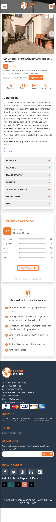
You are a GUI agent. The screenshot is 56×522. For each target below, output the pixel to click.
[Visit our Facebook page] (5, 472)
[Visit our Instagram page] (39, 472)
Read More (9, 151)
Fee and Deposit (14, 196)
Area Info (11, 167)
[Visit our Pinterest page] (22, 472)
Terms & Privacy (14, 419)
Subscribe (47, 454)
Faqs (20, 433)
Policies (12, 433)
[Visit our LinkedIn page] (31, 472)
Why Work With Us (25, 419)
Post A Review (27, 268)
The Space (11, 160)
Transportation (14, 175)
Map (8, 203)
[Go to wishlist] (51, 6)
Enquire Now (35, 78)
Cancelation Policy (16, 189)
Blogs (4, 433)
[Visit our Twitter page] (13, 472)
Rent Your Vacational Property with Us (42, 419)
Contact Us (5, 419)
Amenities (11, 182)
